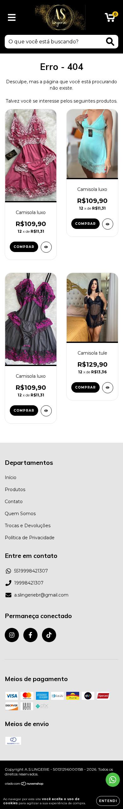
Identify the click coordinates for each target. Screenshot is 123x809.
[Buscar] (110, 41)
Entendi (108, 801)
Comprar (24, 247)
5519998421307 (31, 571)
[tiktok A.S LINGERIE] (49, 635)
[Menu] (12, 17)
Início (10, 477)
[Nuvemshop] (24, 784)
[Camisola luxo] (46, 247)
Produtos (15, 489)
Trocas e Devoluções (27, 525)
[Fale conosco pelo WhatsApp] (113, 780)
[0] (110, 19)
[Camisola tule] (107, 387)
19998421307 (29, 583)
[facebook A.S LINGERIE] (30, 635)
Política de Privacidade (30, 537)
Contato (14, 501)
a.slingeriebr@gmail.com (41, 595)
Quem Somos (20, 513)
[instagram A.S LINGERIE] (12, 635)
